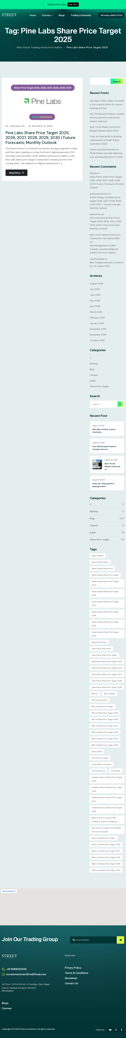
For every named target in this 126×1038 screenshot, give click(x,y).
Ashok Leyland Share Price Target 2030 (105, 634)
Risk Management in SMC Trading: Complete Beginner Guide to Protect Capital (104, 249)
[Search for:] (107, 404)
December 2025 (98, 329)
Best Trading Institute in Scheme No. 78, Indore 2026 (106, 264)
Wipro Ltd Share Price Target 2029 (106, 864)
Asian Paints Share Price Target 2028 (107, 681)
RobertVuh (95, 214)
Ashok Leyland (97, 556)
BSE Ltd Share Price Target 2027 (105, 726)
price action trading (100, 758)
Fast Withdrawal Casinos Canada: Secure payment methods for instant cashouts (107, 117)
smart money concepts (101, 764)
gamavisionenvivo (99, 193)
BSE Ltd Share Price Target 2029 (105, 739)
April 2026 (95, 306)
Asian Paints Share (99, 642)
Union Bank (115, 771)
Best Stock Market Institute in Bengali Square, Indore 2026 (105, 128)
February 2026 (97, 317)
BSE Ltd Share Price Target (102, 706)
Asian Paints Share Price (101, 649)
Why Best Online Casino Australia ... (104, 430)
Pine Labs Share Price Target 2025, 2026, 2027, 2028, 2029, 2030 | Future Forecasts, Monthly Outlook (40, 137)
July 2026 (95, 289)
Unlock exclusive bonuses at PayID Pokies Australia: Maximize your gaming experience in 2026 (106, 153)
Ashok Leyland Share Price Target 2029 (105, 624)
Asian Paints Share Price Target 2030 (107, 687)
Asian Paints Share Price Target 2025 (107, 661)
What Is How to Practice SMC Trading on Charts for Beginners (105, 820)
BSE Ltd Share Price (99, 700)
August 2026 (96, 283)
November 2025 (98, 334)
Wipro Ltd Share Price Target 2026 (106, 844)
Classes (94, 375)
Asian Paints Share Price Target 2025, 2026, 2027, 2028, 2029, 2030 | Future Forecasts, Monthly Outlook (107, 182)
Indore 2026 (97, 751)
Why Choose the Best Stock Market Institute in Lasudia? (106, 830)
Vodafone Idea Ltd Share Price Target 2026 (107, 789)
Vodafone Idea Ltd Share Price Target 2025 (107, 779)
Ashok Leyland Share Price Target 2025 (105, 583)
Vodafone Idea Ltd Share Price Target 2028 (107, 809)
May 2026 (95, 300)
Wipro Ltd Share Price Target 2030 (106, 870)
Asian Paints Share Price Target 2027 (107, 674)
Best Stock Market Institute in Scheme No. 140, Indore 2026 (105, 236)
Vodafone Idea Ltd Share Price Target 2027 (107, 799)
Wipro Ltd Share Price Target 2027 (106, 851)
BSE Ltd (95, 694)
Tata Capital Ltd (98, 771)
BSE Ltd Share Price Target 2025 (105, 713)
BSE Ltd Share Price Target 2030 (105, 745)
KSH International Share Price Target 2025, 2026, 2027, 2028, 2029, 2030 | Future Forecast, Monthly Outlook (106, 223)
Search (117, 81)
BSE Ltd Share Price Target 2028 (105, 732)
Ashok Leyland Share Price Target (105, 575)
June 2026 (95, 294)
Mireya (93, 173)
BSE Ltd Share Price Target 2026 (105, 719)
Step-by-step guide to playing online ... (103, 485)
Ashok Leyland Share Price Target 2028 (105, 614)
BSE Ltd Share (109, 694)
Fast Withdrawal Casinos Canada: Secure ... (104, 447)
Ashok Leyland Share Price (102, 568)
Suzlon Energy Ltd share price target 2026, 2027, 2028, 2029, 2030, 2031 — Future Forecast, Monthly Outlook (105, 202)
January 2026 (97, 323)
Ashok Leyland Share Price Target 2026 (105, 593)
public (93, 380)
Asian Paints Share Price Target (104, 655)
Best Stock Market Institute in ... (112, 466)
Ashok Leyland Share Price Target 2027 (105, 603)
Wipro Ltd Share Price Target (103, 838)
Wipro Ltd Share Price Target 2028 (106, 857)
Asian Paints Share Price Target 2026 (107, 668)
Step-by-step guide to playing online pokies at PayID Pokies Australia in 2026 (105, 140)
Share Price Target (99, 386)
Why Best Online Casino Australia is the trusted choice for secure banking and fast (107, 104)
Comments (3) (16, 126)
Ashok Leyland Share (100, 562)
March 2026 (96, 311)
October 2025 (97, 340)
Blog (92, 369)
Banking (94, 363)
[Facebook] (110, 1029)
